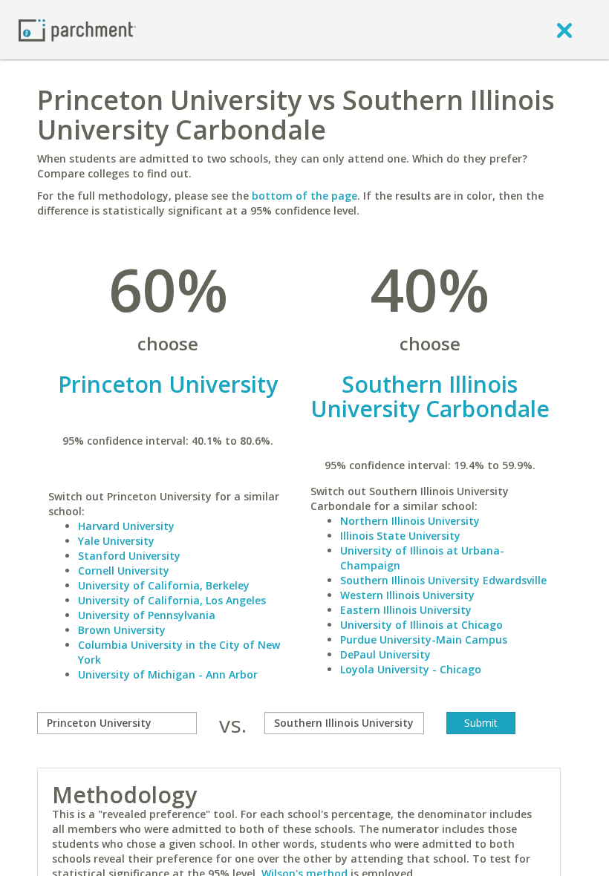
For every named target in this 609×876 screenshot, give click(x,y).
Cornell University (123, 570)
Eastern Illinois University (406, 610)
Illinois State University (400, 536)
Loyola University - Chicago (410, 669)
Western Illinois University (407, 595)
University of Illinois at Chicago (421, 625)
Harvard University (126, 526)
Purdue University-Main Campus (423, 640)
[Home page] (77, 29)
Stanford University (129, 556)
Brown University (122, 630)
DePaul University (385, 654)
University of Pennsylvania (146, 615)
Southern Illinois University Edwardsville (443, 580)
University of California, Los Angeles (172, 600)
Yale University (116, 541)
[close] (564, 30)
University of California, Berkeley (164, 585)
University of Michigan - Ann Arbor (168, 674)
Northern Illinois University (410, 521)
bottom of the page (304, 196)
